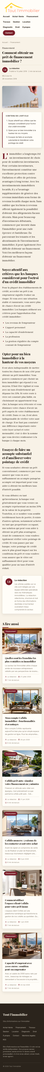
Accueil (6, 16)
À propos (26, 27)
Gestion (16, 22)
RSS (4, 1040)
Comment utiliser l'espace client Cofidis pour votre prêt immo (16, 903)
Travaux (6, 22)
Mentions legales (28, 1036)
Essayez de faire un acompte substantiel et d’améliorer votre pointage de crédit (20, 140)
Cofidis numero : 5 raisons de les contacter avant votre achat (21, 842)
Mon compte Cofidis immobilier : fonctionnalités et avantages (20, 721)
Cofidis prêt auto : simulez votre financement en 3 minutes (22, 782)
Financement (32, 16)
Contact (9, 33)
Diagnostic (8, 27)
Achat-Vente (18, 16)
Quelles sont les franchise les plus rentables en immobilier (20, 659)
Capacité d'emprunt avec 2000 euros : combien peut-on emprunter (18, 966)
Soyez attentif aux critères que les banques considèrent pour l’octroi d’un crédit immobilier (22, 123)
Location (26, 22)
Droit (17, 27)
